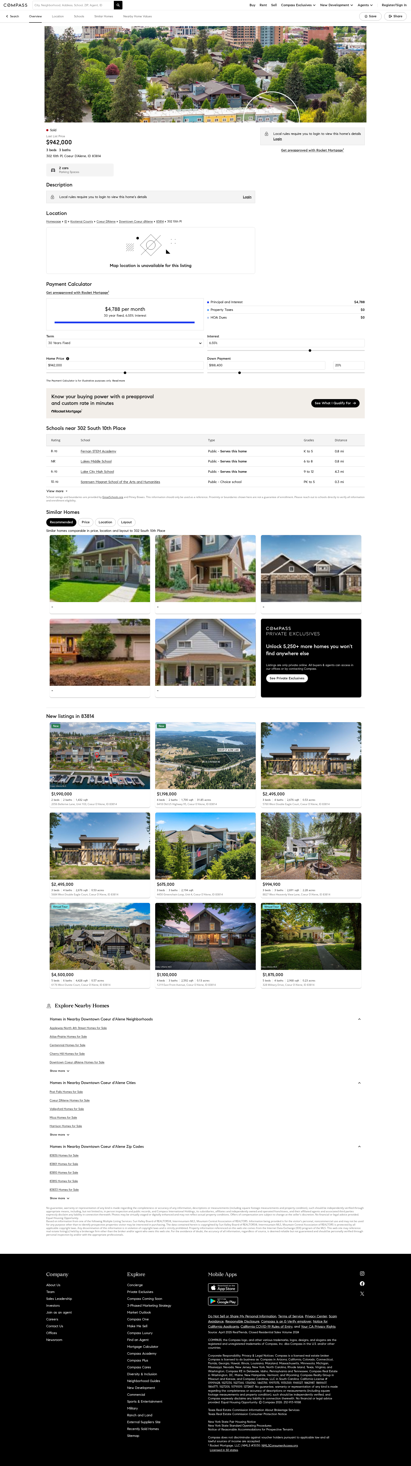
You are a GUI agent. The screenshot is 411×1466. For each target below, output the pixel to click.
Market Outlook (139, 1312)
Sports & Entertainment (144, 1401)
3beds (51, 150)
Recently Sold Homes (143, 1429)
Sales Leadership (59, 1299)
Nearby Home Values (137, 16)
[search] (118, 5)
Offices (51, 1333)
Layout (126, 522)
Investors (53, 1305)
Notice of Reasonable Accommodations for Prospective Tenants (250, 1429)
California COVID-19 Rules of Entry (266, 1326)
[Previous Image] (54, 568)
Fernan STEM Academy (98, 451)
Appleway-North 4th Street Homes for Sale (78, 1028)
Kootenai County (81, 222)
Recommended (61, 522)
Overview (35, 16)
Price (86, 522)
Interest (213, 336)
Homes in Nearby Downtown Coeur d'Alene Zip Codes (97, 1146)
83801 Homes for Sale (64, 1164)
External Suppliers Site (144, 1422)
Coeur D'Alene (106, 222)
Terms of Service (290, 1316)
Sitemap (133, 1436)
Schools (79, 16)
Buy (252, 5)
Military (132, 1408)
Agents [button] (363, 5)
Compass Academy (141, 1353)
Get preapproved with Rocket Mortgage (312, 150)
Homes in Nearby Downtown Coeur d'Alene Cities (93, 1082)
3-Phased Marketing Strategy (149, 1305)
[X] (362, 1293)
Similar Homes (103, 16)
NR (53, 461)
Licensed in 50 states (224, 1450)
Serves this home (233, 451)
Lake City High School (97, 472)
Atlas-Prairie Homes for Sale (68, 1036)
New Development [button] (334, 5)
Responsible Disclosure (242, 1321)
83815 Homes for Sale (64, 1181)
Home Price (55, 358)
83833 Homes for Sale (64, 1190)
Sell (274, 5)
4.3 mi (339, 472)
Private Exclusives (140, 1292)
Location (58, 16)
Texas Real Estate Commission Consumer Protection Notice (247, 1414)
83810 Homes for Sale (64, 1172)
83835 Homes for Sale (64, 1155)
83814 (96, 156)
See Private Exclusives (287, 678)
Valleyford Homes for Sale (67, 1109)
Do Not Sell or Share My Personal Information (242, 1316)
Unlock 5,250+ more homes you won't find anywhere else (309, 650)
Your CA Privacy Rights (318, 1326)
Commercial (136, 1395)
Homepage (53, 222)
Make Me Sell (137, 1326)
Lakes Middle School (96, 461)
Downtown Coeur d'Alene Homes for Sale (77, 1062)
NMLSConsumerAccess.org (280, 1445)
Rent (263, 5)
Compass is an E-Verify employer (286, 1321)
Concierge (135, 1285)
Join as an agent (59, 1312)
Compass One (138, 1319)
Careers (52, 1319)
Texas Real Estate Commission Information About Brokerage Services (253, 1410)
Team (50, 1292)
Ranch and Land (139, 1415)
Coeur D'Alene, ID (77, 156)
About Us (53, 1285)
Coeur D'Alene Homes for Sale (70, 1100)
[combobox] (73, 5)
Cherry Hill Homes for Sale (67, 1054)
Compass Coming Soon (144, 1299)
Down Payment (219, 358)
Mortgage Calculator (142, 1347)
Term (50, 336)
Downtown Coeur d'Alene (136, 222)
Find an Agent (138, 1340)
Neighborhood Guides (143, 1381)
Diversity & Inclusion (142, 1374)
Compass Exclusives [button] (296, 5)
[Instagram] (362, 1273)
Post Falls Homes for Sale (66, 1091)
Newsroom (54, 1340)
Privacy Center (316, 1316)
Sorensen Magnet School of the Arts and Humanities (120, 482)
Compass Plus (137, 1360)
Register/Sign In (394, 5)
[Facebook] (362, 1283)
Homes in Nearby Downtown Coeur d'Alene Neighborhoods (101, 1019)
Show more (57, 1071)
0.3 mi (339, 482)
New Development (141, 1388)
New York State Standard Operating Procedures (239, 1425)
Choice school (230, 482)
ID (65, 222)
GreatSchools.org (112, 497)
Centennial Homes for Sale (67, 1045)
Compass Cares (139, 1367)
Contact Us (54, 1326)
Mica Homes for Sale (63, 1117)
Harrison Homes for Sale (66, 1126)
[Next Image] (145, 568)
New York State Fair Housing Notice (232, 1422)
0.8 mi (339, 451)
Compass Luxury (140, 1333)
